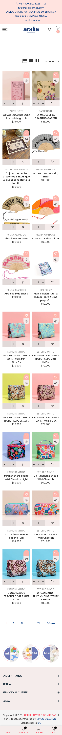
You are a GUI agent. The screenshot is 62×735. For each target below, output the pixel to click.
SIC (39, 723)
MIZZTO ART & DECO (16, 169)
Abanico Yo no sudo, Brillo (45, 175)
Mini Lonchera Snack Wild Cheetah (46, 477)
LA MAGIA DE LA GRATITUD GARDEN (46, 116)
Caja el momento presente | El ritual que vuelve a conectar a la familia (16, 178)
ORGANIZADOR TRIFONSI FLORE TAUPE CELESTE (46, 596)
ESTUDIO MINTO (16, 351)
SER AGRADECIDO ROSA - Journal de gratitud (16, 116)
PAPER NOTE (16, 111)
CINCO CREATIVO (46, 719)
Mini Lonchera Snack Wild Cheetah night (16, 477)
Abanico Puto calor (16, 238)
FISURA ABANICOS (45, 169)
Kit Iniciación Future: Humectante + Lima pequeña (46, 297)
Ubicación (34, 20)
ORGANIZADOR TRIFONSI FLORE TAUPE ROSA (16, 596)
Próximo (51, 623)
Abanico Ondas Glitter (45, 238)
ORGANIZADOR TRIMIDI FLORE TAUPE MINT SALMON (16, 359)
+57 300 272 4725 (30, 3)
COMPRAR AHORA (37, 16)
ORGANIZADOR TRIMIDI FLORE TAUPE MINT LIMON (45, 359)
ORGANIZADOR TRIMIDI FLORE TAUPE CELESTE (16, 419)
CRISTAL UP (46, 290)
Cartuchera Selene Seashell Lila (16, 536)
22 (38, 623)
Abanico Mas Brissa (16, 293)
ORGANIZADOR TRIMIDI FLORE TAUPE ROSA (45, 419)
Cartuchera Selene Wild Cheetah (45, 536)
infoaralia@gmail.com (31, 7)
